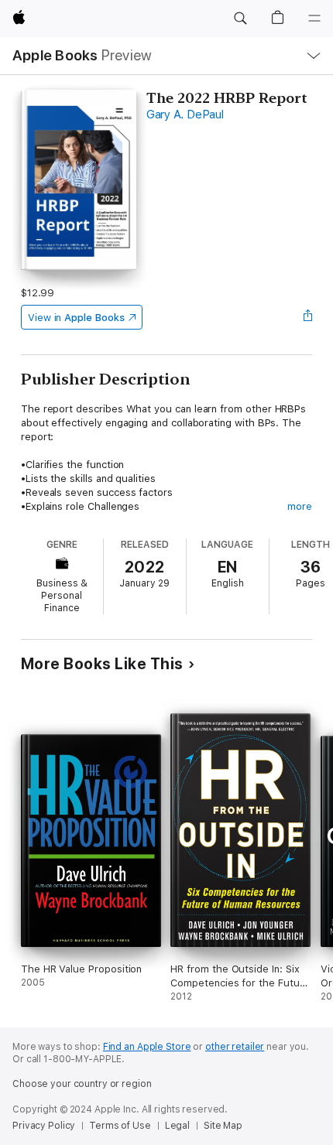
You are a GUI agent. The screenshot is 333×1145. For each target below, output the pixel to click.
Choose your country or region (82, 1083)
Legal (177, 1125)
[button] (240, 18)
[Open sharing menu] (307, 317)
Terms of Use (120, 1125)
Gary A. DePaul (185, 114)
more (299, 506)
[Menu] (314, 18)
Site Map (223, 1125)
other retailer (234, 1046)
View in (76, 317)
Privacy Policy (43, 1125)
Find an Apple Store (147, 1046)
